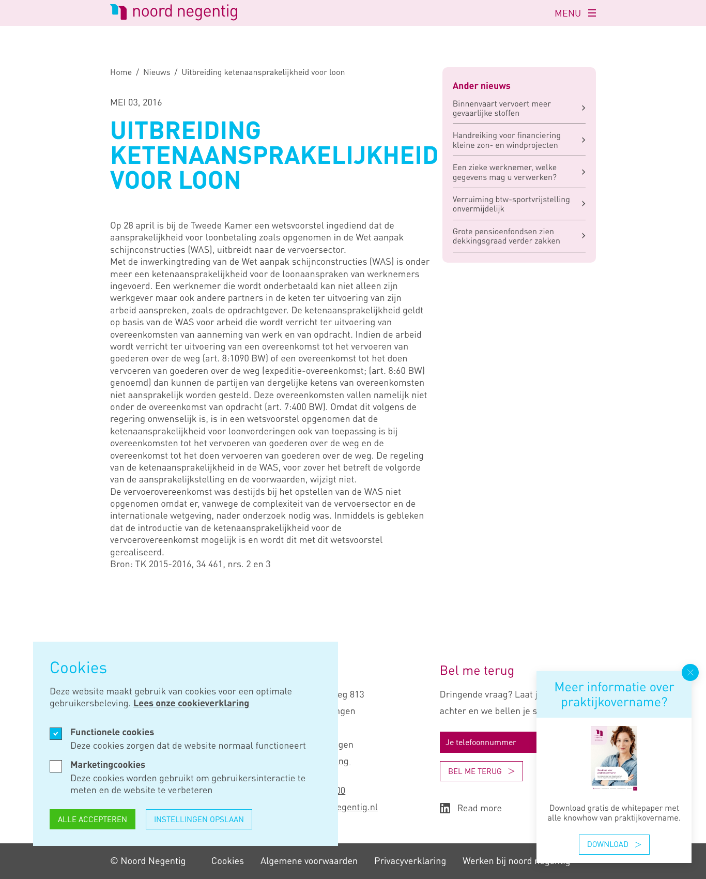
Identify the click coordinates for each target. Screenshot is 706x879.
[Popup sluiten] (690, 672)
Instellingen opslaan (199, 819)
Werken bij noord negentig (516, 861)
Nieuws (157, 72)
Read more (479, 808)
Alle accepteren (92, 819)
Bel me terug (475, 771)
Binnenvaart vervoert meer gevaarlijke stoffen (502, 108)
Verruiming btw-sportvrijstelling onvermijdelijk (511, 204)
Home (121, 72)
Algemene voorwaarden (309, 861)
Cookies (227, 861)
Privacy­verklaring (410, 861)
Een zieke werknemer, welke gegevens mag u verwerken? (505, 171)
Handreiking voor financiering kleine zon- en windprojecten (507, 139)
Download (607, 844)
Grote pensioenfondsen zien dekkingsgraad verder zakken (506, 236)
